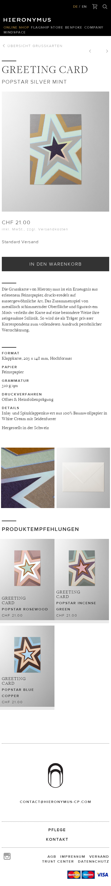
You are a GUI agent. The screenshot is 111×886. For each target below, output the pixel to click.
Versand (99, 856)
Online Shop (16, 27)
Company (94, 27)
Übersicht (34, 46)
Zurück (92, 52)
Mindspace (15, 32)
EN (84, 6)
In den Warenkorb (55, 264)
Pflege (57, 830)
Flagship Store (47, 27)
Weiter (105, 52)
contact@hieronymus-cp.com (55, 802)
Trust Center (58, 861)
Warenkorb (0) (95, 7)
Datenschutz (93, 861)
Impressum (72, 856)
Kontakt (57, 839)
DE (75, 6)
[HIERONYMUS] (28, 18)
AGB (51, 856)
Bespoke (74, 27)
